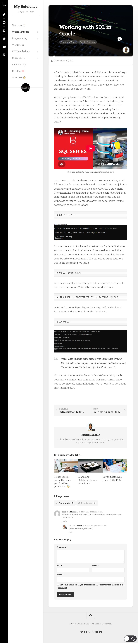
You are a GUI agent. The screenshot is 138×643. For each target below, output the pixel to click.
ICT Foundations (21, 51)
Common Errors (68, 42)
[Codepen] (4, 38)
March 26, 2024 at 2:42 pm (96, 525)
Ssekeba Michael (70, 512)
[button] (130, 638)
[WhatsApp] (4, 30)
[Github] (4, 22)
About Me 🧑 (19, 77)
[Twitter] (4, 14)
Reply (64, 521)
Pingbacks (88, 503)
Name (60, 565)
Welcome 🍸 (18, 25)
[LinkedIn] (4, 55)
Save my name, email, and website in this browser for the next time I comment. (90, 586)
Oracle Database (20, 31)
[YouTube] (4, 46)
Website (60, 574)
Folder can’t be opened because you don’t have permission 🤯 (62, 481)
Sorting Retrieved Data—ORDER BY (112, 478)
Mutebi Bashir (75, 525)
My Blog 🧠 (18, 71)
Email (95, 565)
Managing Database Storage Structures (87, 480)
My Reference (25, 6)
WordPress (18, 45)
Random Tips (19, 64)
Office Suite (18, 58)
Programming (19, 38)
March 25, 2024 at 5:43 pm (92, 512)
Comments (66, 503)
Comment (62, 547)
